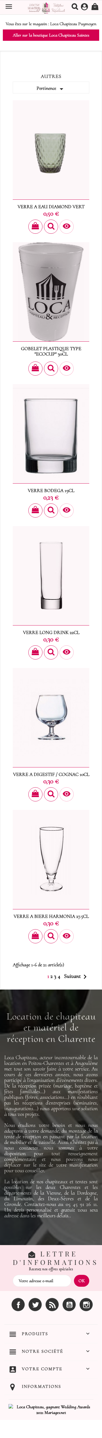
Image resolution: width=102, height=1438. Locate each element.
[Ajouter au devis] (35, 227)
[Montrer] (51, 227)
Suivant (76, 977)
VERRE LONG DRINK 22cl (51, 632)
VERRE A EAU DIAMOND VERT (51, 207)
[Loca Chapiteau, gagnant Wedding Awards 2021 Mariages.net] (51, 1409)
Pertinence (51, 89)
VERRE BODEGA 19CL (51, 490)
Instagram (86, 1304)
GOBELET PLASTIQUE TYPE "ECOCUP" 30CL (51, 351)
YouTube (69, 1304)
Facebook (18, 1304)
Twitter (35, 1304)
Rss (52, 1304)
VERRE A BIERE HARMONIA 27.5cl (51, 916)
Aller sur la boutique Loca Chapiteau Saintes (51, 35)
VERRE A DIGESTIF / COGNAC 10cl (51, 774)
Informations (41, 1386)
